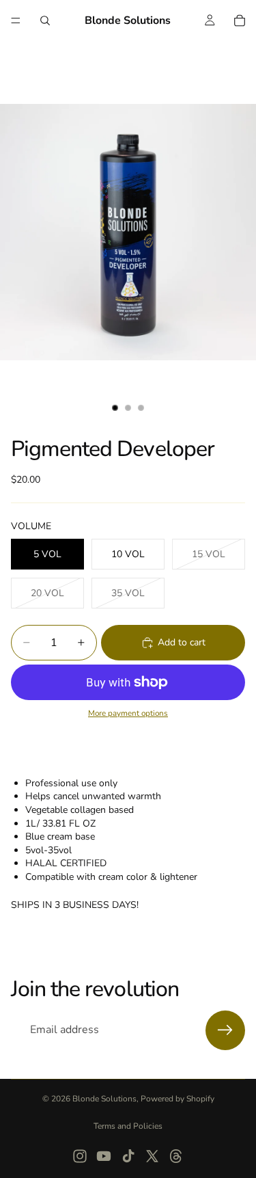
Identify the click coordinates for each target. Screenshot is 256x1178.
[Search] (45, 20)
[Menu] (15, 20)
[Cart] (240, 20)
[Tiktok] (128, 1156)
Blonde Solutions (104, 1098)
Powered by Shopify (177, 1098)
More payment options (128, 713)
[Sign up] (225, 1030)
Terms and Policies (128, 1126)
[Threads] (176, 1156)
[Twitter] (152, 1156)
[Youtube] (104, 1156)
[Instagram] (80, 1156)
